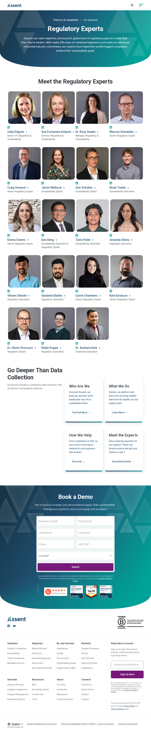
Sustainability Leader (66, 663)
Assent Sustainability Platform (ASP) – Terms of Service (87, 724)
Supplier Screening (90, 648)
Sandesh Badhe (51, 295)
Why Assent (62, 694)
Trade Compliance (15, 658)
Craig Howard (16, 187)
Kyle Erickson (118, 295)
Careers (85, 694)
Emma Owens (16, 239)
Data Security (87, 658)
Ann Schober (84, 187)
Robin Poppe (49, 347)
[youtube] (14, 626)
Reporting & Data (89, 663)
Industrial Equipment (41, 658)
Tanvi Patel (83, 239)
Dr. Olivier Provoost (20, 347)
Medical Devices (39, 648)
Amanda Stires (119, 239)
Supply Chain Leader (66, 668)
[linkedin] (8, 626)
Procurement (63, 658)
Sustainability (13, 653)
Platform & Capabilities (66, 20)
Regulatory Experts (16, 699)
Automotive (37, 663)
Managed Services (16, 663)
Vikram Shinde (17, 295)
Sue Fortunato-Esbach (56, 131)
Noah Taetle (118, 187)
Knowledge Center (40, 689)
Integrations (87, 668)
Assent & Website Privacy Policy (42, 724)
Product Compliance (16, 648)
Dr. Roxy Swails (86, 131)
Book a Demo (87, 689)
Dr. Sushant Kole (86, 347)
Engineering (62, 648)
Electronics (37, 653)
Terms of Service (118, 709)
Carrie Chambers (87, 295)
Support (85, 699)
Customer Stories (65, 699)
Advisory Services (15, 684)
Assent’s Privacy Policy (124, 691)
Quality (60, 653)
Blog (34, 684)
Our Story (61, 684)
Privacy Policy (129, 706)
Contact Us (86, 684)
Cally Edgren (15, 131)
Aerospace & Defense (42, 668)
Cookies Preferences (127, 724)
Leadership (62, 689)
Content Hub (38, 694)
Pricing (84, 653)
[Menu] (141, 5)
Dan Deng (47, 239)
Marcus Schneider (122, 131)
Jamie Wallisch (51, 187)
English (16, 724)
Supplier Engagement (17, 689)
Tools (34, 699)
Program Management (18, 694)
